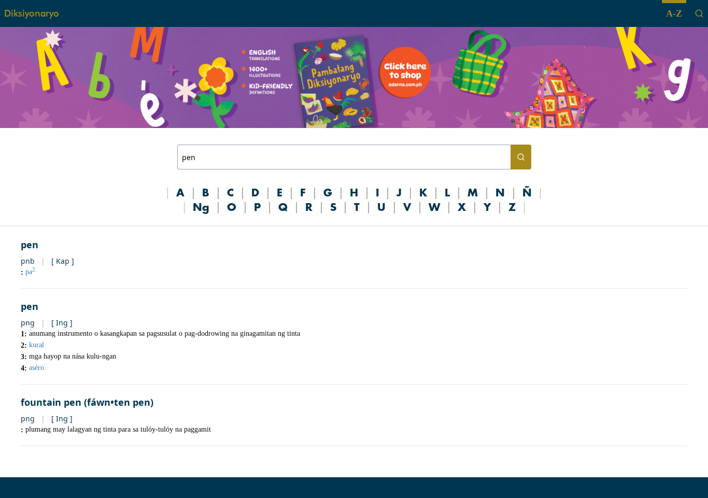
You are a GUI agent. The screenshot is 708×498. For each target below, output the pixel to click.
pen (29, 244)
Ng (201, 208)
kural (36, 345)
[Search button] (521, 157)
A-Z (674, 13)
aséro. (37, 368)
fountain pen (51, 402)
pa (31, 272)
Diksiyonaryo (31, 13)
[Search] (699, 13)
